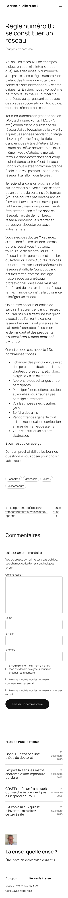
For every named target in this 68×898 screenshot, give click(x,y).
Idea (30, 49)
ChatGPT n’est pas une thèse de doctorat (22, 755)
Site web (10, 649)
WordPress (26, 890)
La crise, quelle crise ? (21, 6)
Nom (8, 617)
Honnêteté (13, 479)
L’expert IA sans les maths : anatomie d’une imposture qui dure (25, 773)
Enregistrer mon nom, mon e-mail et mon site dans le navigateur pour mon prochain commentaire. (30, 669)
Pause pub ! (57, 510)
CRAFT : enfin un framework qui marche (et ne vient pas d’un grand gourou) (26, 792)
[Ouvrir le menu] (60, 6)
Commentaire (14, 574)
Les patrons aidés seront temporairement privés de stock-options (26, 512)
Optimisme (31, 479)
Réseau (46, 479)
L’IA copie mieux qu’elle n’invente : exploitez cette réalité (22, 810)
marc (18, 49)
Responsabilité (15, 486)
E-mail (9, 633)
